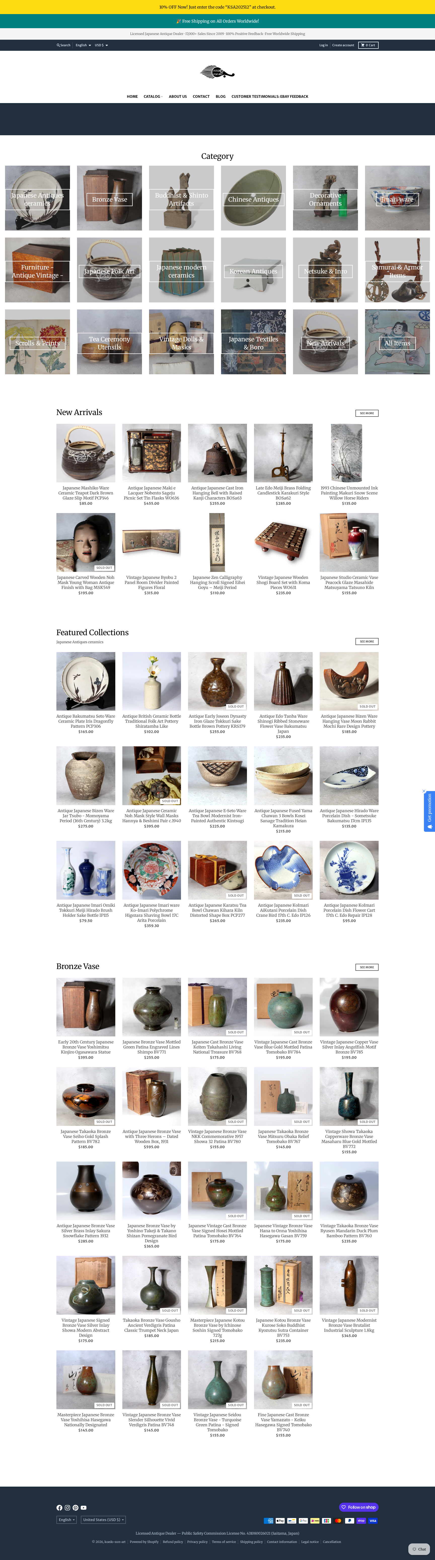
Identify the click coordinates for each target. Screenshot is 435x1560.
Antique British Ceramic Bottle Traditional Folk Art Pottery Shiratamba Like (151, 721)
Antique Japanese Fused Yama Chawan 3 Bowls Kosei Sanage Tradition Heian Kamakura (283, 818)
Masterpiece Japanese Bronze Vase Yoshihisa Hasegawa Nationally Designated (85, 1419)
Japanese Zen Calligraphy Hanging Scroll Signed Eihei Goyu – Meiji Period (217, 582)
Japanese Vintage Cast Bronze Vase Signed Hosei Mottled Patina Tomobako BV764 (217, 1230)
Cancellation (332, 1542)
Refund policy (173, 1542)
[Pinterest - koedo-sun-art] (75, 1508)
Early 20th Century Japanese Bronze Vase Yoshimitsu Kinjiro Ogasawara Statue (86, 1046)
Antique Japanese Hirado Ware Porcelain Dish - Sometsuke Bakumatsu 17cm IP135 (349, 815)
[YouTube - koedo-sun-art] (84, 1508)
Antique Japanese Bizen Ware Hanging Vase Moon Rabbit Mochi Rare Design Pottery (349, 721)
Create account (343, 45)
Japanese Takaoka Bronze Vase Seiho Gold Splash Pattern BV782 (86, 1136)
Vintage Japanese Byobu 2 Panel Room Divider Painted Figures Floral (152, 582)
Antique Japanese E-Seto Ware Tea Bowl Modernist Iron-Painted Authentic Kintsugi (217, 815)
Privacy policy (197, 1542)
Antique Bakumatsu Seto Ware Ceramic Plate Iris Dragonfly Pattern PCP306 (85, 721)
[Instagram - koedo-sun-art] (67, 1508)
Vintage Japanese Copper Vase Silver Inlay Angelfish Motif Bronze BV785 (349, 1046)
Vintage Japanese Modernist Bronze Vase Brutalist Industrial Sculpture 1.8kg (349, 1325)
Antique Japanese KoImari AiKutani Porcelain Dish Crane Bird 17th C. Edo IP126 (283, 910)
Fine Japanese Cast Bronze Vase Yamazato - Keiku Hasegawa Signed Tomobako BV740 (283, 1422)
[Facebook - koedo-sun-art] (59, 1508)
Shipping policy (251, 1542)
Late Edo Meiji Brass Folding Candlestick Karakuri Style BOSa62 (283, 492)
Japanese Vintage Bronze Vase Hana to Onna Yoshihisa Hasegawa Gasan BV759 (283, 1230)
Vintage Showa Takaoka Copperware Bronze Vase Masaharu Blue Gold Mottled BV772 (349, 1139)
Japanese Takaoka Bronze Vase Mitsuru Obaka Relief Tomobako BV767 (283, 1136)
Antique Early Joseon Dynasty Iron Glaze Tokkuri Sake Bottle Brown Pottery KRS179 (217, 721)
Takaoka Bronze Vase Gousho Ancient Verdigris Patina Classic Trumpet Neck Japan (151, 1325)
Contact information (282, 1542)
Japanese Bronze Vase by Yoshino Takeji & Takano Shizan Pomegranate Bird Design (152, 1233)
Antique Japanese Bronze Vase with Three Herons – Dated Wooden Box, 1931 (152, 1136)
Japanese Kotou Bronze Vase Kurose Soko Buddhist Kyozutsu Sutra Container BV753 (283, 1328)
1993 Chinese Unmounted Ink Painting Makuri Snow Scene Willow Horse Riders (349, 492)
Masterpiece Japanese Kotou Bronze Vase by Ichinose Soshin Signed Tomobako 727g (217, 1328)
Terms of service (224, 1542)
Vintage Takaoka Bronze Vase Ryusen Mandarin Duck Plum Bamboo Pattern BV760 (349, 1230)
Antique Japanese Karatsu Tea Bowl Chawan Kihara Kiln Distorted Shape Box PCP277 (217, 910)
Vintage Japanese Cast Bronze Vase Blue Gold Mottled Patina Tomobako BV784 (283, 1046)
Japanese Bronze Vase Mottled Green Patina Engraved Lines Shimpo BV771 (152, 1046)
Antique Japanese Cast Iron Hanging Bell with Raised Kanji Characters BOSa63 (217, 492)
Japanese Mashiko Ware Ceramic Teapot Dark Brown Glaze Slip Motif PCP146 (85, 492)
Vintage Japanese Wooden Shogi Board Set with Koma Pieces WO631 (283, 582)
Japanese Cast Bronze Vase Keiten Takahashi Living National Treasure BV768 (217, 1046)
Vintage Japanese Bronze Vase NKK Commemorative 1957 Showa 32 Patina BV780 (217, 1136)
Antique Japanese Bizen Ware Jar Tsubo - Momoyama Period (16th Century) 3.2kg (86, 815)
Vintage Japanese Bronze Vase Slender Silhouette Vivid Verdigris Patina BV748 (152, 1419)
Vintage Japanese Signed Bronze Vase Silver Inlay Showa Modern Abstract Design (86, 1328)
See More (367, 413)
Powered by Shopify (144, 1542)
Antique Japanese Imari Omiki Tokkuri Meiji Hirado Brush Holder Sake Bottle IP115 (86, 910)
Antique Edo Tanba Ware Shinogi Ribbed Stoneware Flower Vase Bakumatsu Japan (283, 724)
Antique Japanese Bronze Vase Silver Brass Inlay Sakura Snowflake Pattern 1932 (86, 1230)
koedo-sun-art (115, 1542)
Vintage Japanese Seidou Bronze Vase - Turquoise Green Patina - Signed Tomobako (217, 1422)
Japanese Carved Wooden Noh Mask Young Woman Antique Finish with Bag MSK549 (86, 582)
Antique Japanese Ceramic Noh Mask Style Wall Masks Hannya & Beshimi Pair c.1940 (151, 815)
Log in (323, 45)
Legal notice (310, 1542)
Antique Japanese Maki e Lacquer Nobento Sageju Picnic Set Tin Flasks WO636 (151, 492)
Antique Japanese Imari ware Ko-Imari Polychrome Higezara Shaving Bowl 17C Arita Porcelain (151, 913)
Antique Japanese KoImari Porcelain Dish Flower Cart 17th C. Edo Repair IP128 (349, 910)
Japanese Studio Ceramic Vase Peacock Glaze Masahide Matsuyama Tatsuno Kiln (349, 582)
